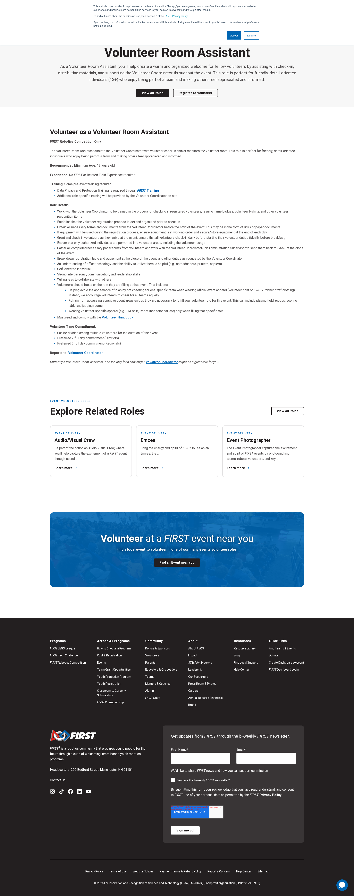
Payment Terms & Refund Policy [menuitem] (180, 871)
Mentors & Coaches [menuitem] (157, 683)
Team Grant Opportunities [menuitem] (114, 669)
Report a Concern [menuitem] (219, 871)
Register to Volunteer (195, 93)
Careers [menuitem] (193, 690)
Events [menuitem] (101, 662)
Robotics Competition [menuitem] (68, 662)
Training (148, 190)
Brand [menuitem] (192, 704)
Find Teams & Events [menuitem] (282, 648)
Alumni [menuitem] (149, 690)
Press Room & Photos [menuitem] (202, 683)
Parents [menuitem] (150, 662)
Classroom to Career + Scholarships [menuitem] (111, 693)
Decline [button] (251, 35)
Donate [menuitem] (273, 655)
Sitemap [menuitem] (263, 871)
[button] (342, 885)
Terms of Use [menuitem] (118, 871)
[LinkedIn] (79, 792)
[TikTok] (61, 792)
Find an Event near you (177, 562)
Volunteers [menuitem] (152, 655)
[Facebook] (70, 792)
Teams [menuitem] (149, 676)
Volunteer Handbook (117, 317)
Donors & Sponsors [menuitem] (157, 648)
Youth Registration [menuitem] (109, 683)
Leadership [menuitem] (195, 669)
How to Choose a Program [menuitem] (114, 648)
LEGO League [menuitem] (62, 648)
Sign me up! (185, 830)
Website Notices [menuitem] (143, 871)
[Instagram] (52, 792)
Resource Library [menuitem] (245, 648)
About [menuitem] (196, 648)
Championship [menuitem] (110, 702)
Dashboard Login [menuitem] (284, 669)
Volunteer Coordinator (85, 353)
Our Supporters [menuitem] (198, 676)
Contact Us (58, 780)
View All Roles (152, 93)
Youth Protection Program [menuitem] (114, 676)
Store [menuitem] (152, 697)
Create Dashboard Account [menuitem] (286, 662)
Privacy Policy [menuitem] (94, 871)
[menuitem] (205, 662)
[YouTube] (88, 792)
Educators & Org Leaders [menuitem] (161, 669)
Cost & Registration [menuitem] (109, 655)
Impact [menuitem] (192, 655)
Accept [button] (234, 35)
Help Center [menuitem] (241, 669)
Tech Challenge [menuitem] (64, 655)
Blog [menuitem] (237, 655)
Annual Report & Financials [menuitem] (205, 697)
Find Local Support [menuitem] (246, 662)
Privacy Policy (176, 16)
